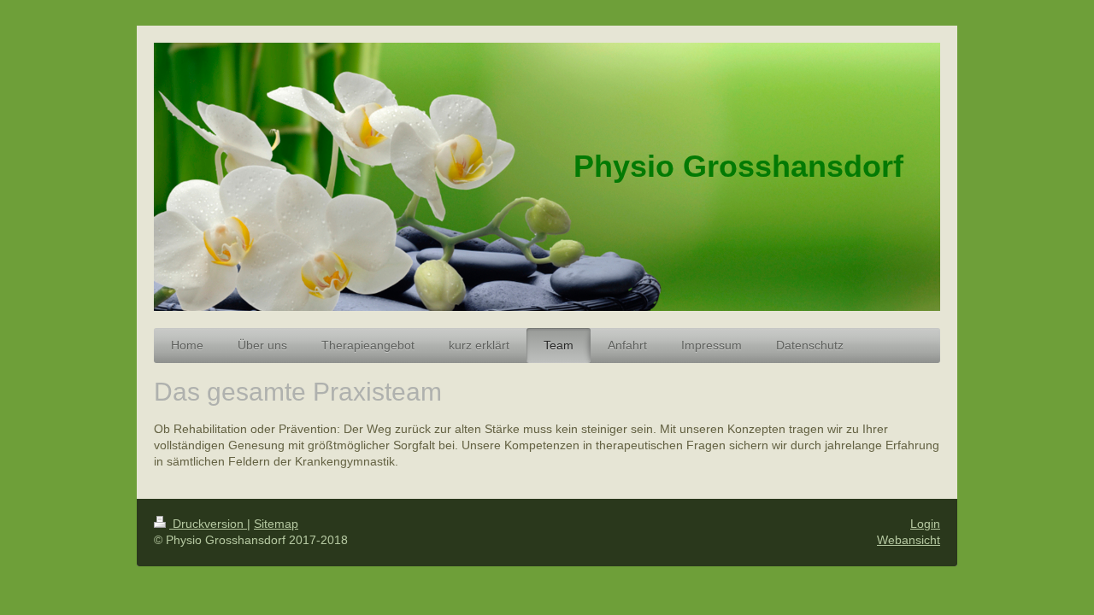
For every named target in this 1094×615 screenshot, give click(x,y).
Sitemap (276, 523)
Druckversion (208, 523)
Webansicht (908, 540)
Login (925, 523)
